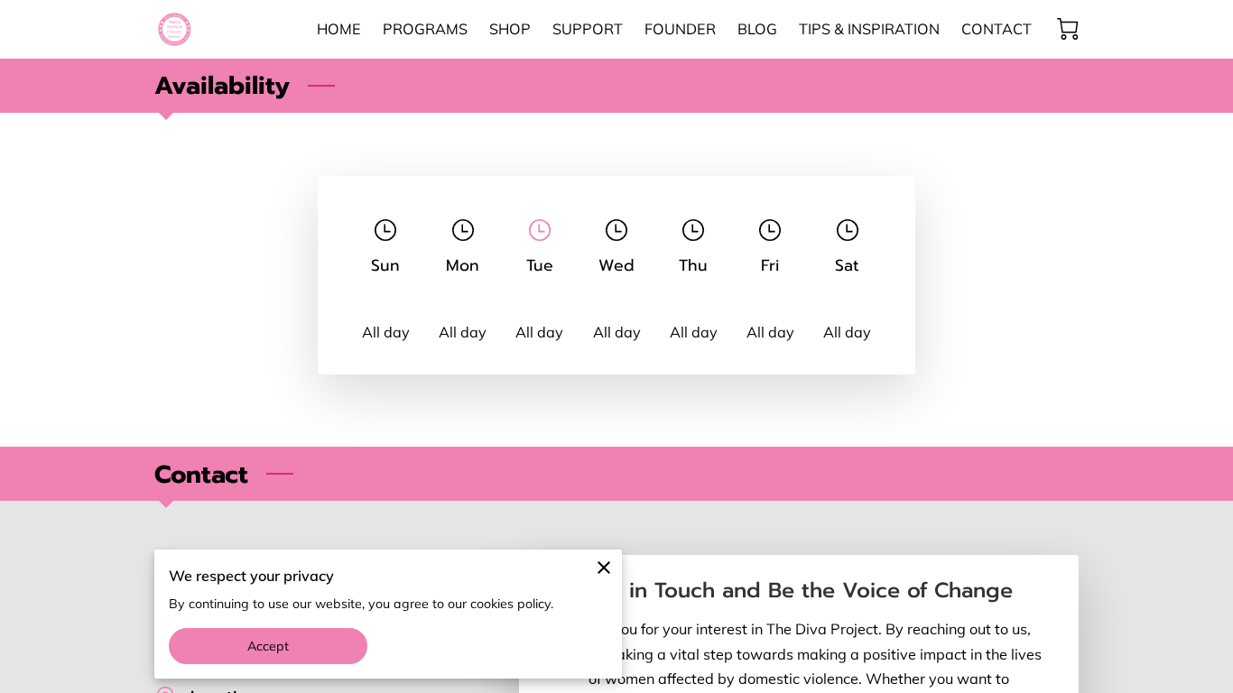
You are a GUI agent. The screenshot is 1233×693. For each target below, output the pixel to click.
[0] (1068, 29)
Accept (268, 646)
